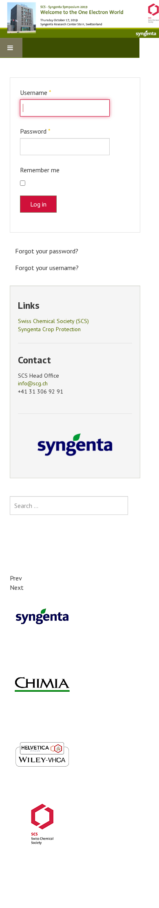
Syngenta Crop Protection (49, 329)
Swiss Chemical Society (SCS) (53, 321)
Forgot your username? (47, 268)
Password (35, 131)
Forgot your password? (46, 251)
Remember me (40, 170)
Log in (38, 204)
